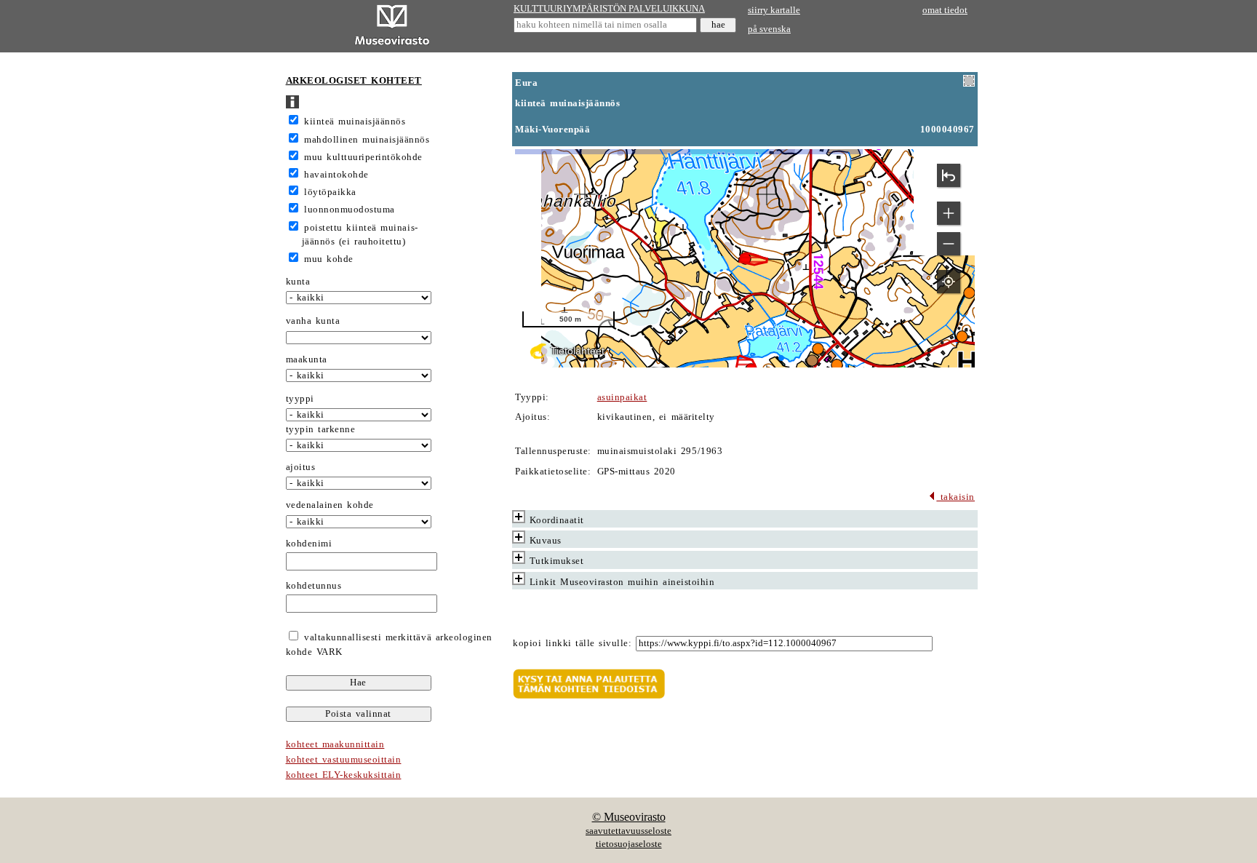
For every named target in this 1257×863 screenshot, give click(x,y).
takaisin (955, 497)
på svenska (769, 29)
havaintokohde (336, 175)
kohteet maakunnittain (335, 744)
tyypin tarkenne (321, 429)
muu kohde (329, 259)
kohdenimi (309, 543)
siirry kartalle (774, 10)
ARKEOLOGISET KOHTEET (354, 81)
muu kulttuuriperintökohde (363, 157)
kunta (298, 282)
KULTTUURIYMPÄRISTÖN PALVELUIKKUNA (609, 9)
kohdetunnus (314, 586)
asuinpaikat (622, 397)
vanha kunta (313, 321)
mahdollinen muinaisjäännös (366, 140)
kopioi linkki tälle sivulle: (572, 643)
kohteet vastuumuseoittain (344, 760)
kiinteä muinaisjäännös (354, 121)
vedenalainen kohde (330, 505)
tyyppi (300, 399)
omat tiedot (944, 10)
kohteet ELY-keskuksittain (344, 775)
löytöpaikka (330, 192)
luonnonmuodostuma (349, 209)
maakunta (306, 359)
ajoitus (301, 467)
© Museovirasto (629, 817)
